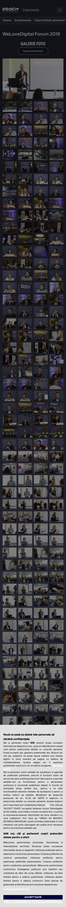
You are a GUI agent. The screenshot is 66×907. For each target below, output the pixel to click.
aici (47, 805)
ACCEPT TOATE (33, 897)
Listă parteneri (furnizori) (16, 889)
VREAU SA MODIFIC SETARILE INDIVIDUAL (33, 902)
